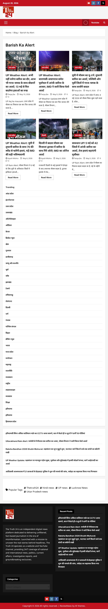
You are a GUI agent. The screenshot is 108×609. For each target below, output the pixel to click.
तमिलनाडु (9, 295)
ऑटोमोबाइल (11, 219)
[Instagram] (93, 3)
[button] (6, 22)
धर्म (7, 314)
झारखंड (8, 282)
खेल (7, 244)
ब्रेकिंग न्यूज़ (10, 339)
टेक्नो (8, 288)
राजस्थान (9, 377)
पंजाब (8, 320)
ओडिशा (9, 225)
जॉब (7, 276)
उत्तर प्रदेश (12, 67)
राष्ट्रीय (8, 383)
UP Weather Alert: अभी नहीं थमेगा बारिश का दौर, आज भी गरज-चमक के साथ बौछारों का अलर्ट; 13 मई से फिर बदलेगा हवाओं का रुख (21, 83)
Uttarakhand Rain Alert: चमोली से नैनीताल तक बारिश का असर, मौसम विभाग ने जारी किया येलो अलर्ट (46, 441)
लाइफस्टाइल (10, 390)
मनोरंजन (9, 358)
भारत (8, 345)
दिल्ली (44, 135)
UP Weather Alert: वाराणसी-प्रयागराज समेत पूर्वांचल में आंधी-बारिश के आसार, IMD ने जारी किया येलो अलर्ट (54, 83)
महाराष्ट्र (8, 364)
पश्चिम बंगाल (11, 326)
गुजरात (8, 250)
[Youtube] (89, 3)
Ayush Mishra (13, 158)
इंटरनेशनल (10, 200)
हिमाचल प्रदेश (11, 421)
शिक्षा (8, 402)
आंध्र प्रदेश (10, 193)
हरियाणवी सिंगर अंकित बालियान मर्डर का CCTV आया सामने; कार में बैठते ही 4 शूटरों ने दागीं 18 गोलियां (45, 433)
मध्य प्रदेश (9, 352)
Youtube (95, 22)
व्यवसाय (9, 396)
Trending (10, 187)
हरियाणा (9, 409)
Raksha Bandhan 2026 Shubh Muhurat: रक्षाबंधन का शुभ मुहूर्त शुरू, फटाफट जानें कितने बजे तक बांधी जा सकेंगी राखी (80, 539)
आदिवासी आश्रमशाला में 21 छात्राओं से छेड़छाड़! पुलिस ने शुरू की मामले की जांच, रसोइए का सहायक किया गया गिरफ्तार (51, 471)
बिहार (8, 333)
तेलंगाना (9, 301)
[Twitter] (103, 3)
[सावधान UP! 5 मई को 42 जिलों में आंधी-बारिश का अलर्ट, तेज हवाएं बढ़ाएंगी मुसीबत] (87, 129)
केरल (8, 231)
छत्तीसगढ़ (9, 257)
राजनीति (9, 370)
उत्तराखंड (9, 212)
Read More (14, 113)
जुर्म (7, 269)
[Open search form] (104, 22)
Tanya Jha (11, 94)
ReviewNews (66, 605)
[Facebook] (98, 3)
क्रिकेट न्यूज (10, 238)
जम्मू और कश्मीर (12, 263)
